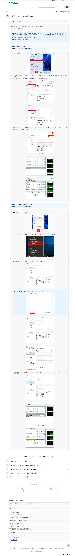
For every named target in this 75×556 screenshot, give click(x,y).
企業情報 (43, 550)
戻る (7, 11)
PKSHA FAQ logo (66, 554)
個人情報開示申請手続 (44, 548)
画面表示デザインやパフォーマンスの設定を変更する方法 (23, 473)
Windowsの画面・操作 (22, 7)
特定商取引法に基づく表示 (35, 550)
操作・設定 (15, 7)
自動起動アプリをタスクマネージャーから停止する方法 (22, 469)
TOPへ (68, 545)
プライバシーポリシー (35, 548)
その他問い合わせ (14, 539)
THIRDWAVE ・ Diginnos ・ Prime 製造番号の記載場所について (20, 517)
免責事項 (51, 548)
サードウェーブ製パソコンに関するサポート (18, 535)
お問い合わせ (27, 548)
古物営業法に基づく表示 (59, 548)
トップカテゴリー (8, 7)
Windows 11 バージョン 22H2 (17, 28)
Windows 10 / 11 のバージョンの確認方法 (21, 39)
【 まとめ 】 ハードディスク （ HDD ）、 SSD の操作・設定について (26, 465)
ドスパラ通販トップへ (14, 548)
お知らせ (21, 548)
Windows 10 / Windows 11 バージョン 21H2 (20, 30)
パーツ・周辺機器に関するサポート (17, 537)
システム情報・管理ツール (33, 7)
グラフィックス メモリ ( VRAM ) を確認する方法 (21, 477)
